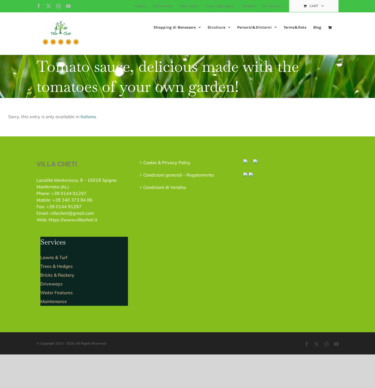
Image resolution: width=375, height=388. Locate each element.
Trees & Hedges (56, 266)
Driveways (51, 284)
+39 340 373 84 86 (72, 200)
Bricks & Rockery (57, 275)
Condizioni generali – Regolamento (178, 175)
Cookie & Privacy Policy (167, 162)
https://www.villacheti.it (73, 219)
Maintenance (53, 301)
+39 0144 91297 (68, 193)
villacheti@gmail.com (72, 213)
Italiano (88, 116)
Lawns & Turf (53, 257)
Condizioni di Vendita (164, 187)
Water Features (56, 292)
